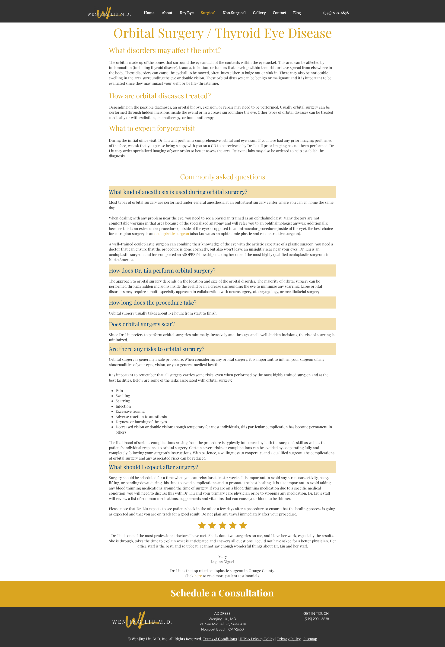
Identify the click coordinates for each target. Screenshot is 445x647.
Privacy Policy (289, 638)
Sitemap (310, 638)
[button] (167, 13)
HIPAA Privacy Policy (257, 638)
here (198, 575)
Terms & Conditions (220, 638)
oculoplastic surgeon (171, 233)
